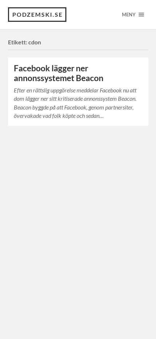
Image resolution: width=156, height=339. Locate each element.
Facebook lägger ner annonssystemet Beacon (58, 73)
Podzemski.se (37, 14)
